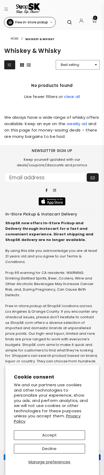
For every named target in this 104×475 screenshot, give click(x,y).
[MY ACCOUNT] (81, 22)
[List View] (28, 64)
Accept (49, 435)
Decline (49, 448)
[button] (6, 8)
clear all (72, 96)
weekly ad (77, 123)
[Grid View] (22, 64)
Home (14, 39)
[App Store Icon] (52, 201)
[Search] (69, 22)
